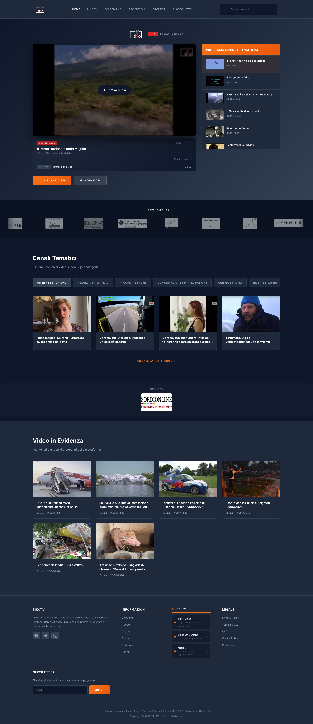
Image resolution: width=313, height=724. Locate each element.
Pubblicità (228, 645)
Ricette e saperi (265, 282)
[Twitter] (45, 635)
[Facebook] (36, 635)
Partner (126, 651)
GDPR (225, 631)
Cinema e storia (230, 282)
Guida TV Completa (52, 180)
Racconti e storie (133, 282)
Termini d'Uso (230, 624)
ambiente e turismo (51, 282)
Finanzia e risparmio (93, 282)
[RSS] (55, 635)
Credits (126, 631)
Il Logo (126, 624)
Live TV (92, 9)
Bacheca (159, 9)
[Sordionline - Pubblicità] (156, 402)
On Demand (113, 9)
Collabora (127, 645)
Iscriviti (99, 689)
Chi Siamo (127, 617)
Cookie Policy (230, 638)
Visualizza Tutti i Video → (156, 360)
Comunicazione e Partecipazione (182, 282)
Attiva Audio (117, 90)
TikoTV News (182, 9)
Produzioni (137, 9)
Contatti (126, 638)
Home (76, 9)
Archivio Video (90, 180)
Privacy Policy (230, 617)
